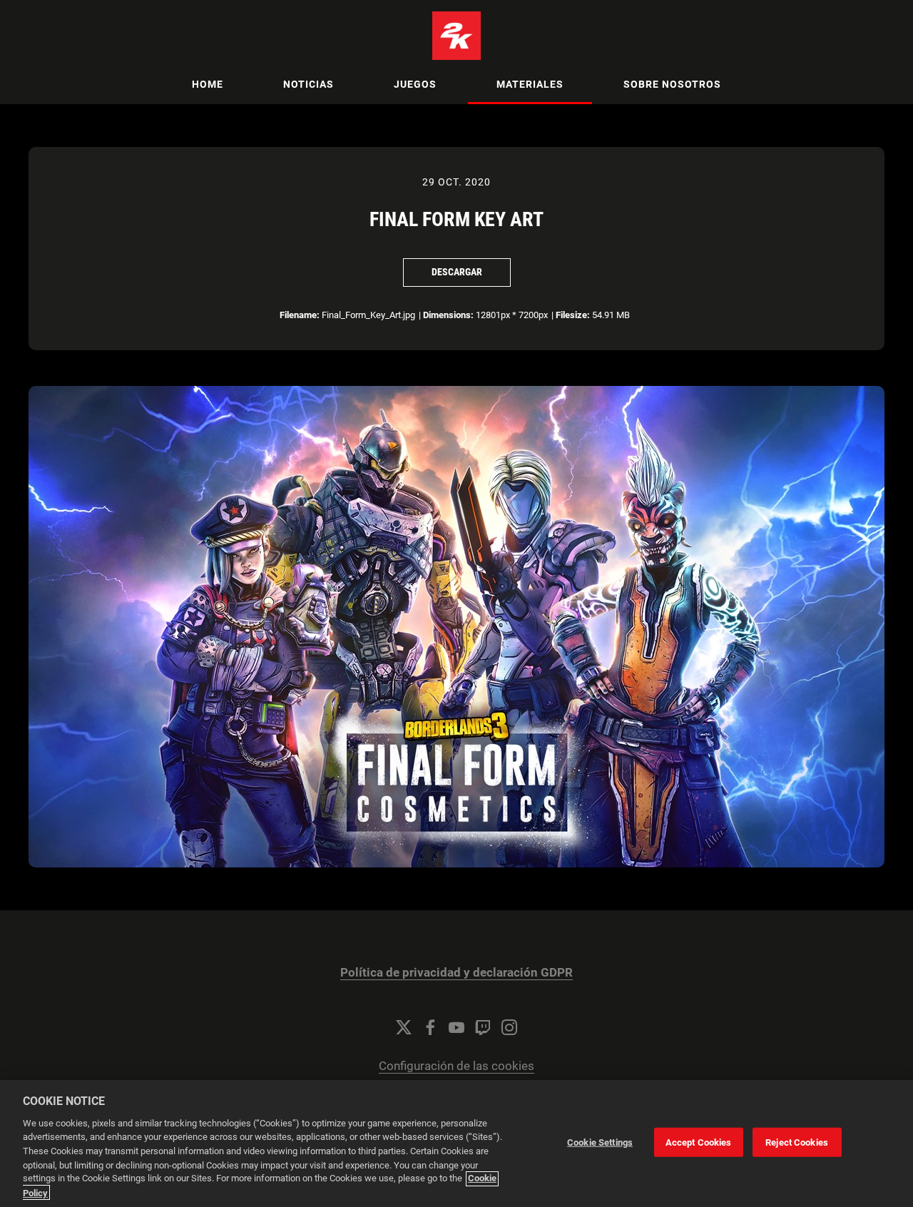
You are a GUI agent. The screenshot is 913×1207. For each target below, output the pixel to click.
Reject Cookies (796, 1142)
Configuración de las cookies (456, 1066)
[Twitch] (483, 1027)
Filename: (300, 315)
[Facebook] (430, 1027)
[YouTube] (456, 1027)
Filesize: (573, 315)
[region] (456, 1143)
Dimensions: (448, 315)
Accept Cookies (698, 1142)
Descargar (457, 271)
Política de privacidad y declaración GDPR (456, 972)
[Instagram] (509, 1027)
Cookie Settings (600, 1142)
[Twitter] (404, 1027)
